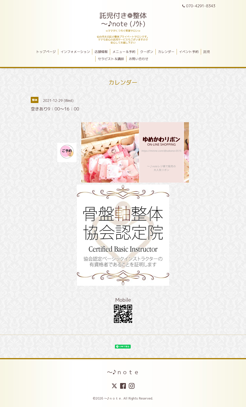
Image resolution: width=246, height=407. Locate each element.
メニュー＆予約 (123, 51)
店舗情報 (101, 51)
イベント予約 (189, 51)
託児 (206, 51)
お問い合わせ (138, 59)
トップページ (46, 51)
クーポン (146, 51)
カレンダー (166, 51)
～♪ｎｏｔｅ (123, 372)
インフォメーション (75, 51)
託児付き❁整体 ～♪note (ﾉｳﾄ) (123, 20)
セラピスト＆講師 (111, 59)
